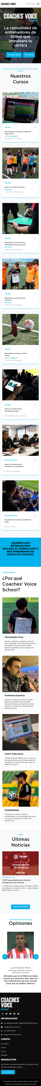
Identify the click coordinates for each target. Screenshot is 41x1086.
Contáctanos (30, 4)
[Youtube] (18, 1013)
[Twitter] (6, 1013)
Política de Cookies (29, 1084)
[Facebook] (10, 1013)
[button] (18, 898)
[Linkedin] (14, 1013)
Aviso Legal (33, 1081)
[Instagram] (2, 1013)
